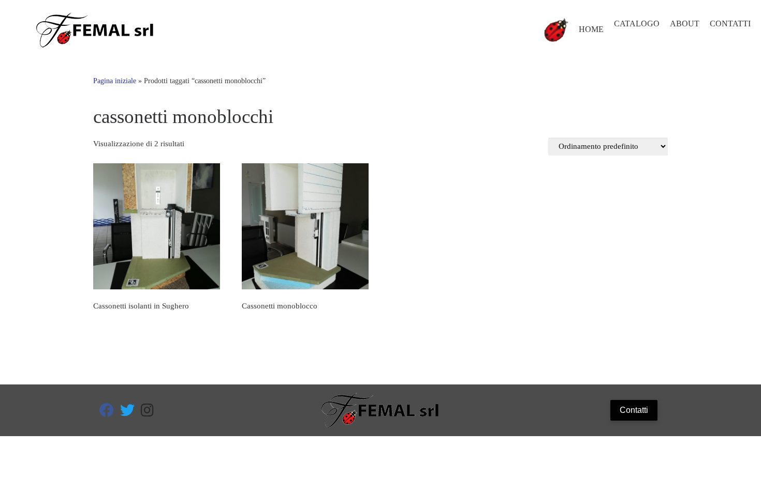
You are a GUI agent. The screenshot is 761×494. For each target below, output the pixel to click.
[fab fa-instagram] (147, 412)
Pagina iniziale (114, 80)
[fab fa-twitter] (127, 412)
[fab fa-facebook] (106, 412)
